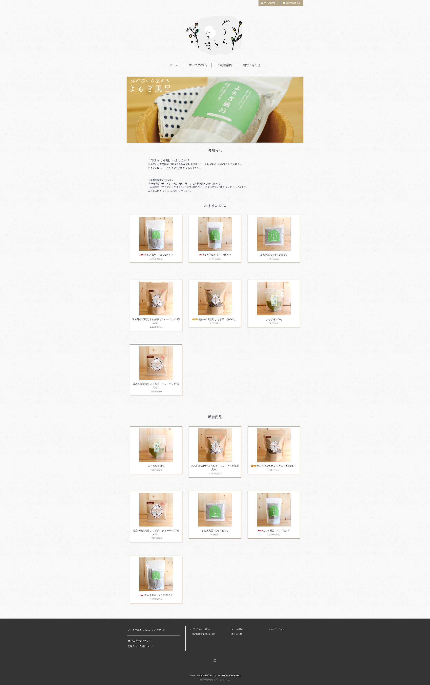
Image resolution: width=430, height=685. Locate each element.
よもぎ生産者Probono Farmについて (146, 630)
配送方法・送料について (141, 646)
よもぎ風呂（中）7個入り (217, 254)
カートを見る (237, 629)
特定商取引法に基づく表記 (204, 634)
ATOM (239, 634)
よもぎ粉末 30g (274, 319)
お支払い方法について (139, 641)
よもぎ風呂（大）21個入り (158, 254)
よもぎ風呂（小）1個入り (273, 254)
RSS (233, 634)
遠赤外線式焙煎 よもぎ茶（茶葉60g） (218, 319)
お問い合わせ (251, 65)
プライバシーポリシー (202, 629)
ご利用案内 (224, 65)
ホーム (174, 65)
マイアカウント (271, 3)
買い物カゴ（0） (293, 3)
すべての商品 (198, 65)
